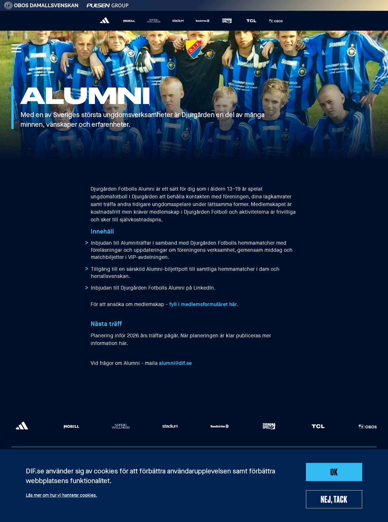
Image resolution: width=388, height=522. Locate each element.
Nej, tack (334, 499)
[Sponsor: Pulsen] (108, 4)
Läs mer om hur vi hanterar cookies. (61, 495)
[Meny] (16, 48)
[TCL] (251, 21)
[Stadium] (178, 21)
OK (334, 472)
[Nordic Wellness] (153, 21)
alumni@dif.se (175, 363)
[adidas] (105, 21)
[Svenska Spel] (227, 21)
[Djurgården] (194, 49)
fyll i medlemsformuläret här (203, 304)
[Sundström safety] (202, 21)
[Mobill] (129, 21)
